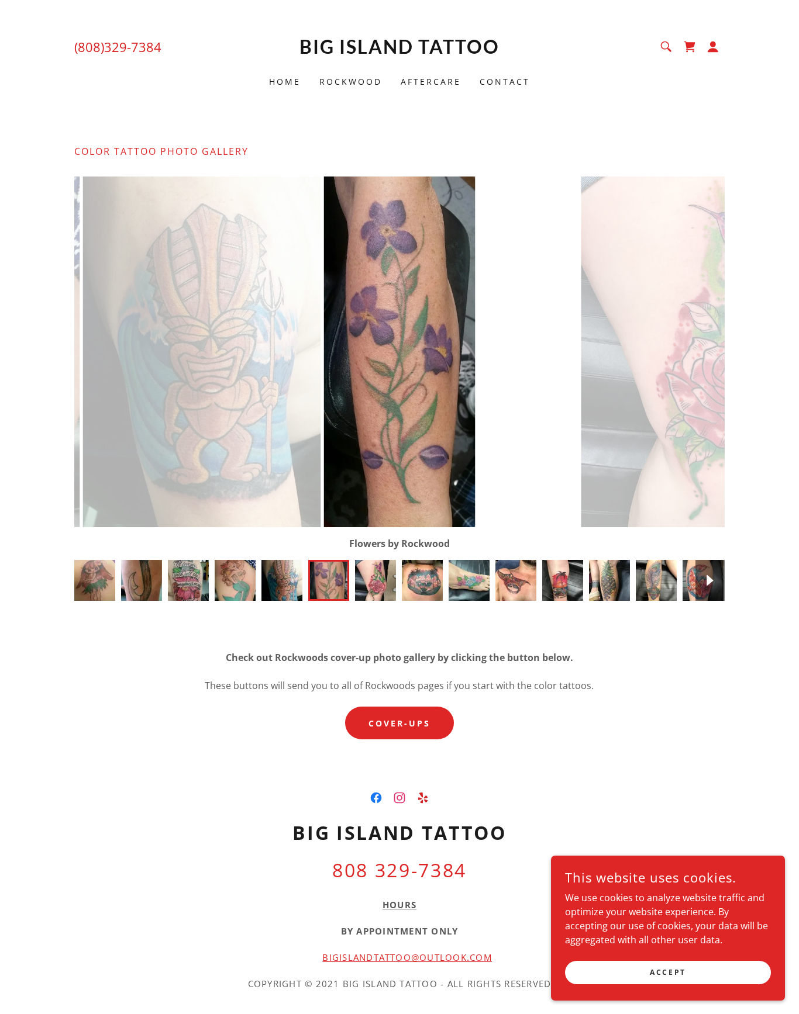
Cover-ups (399, 723)
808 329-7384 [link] (399, 870)
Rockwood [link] (350, 81)
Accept (668, 972)
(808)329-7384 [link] (117, 47)
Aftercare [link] (431, 81)
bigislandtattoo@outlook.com (407, 957)
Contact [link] (505, 81)
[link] (400, 50)
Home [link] (285, 81)
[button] (713, 46)
